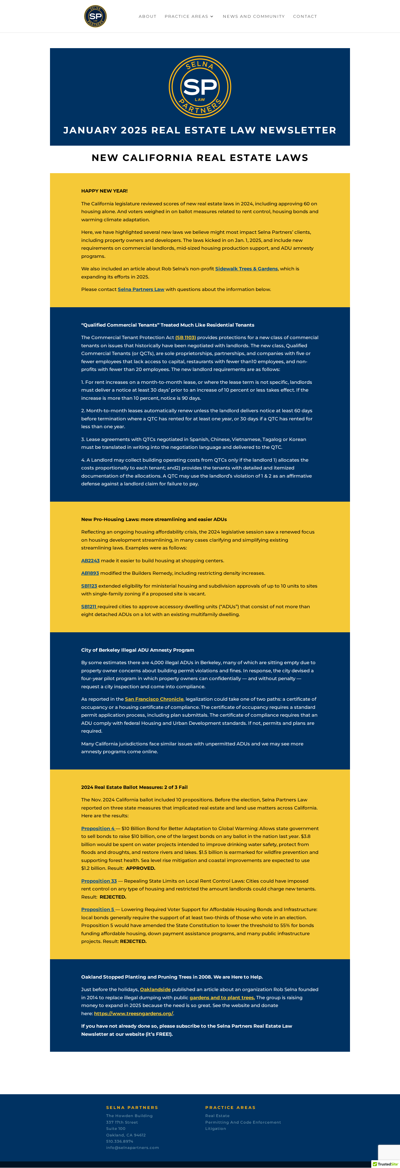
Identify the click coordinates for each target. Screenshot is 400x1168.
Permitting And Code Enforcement (243, 1122)
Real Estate (217, 1115)
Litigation (215, 1128)
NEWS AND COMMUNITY (254, 16)
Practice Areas (186, 16)
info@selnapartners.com (132, 1147)
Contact (305, 16)
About (148, 16)
